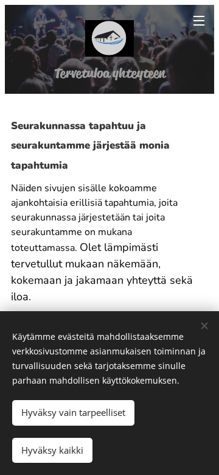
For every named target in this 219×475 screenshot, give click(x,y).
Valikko (199, 20)
